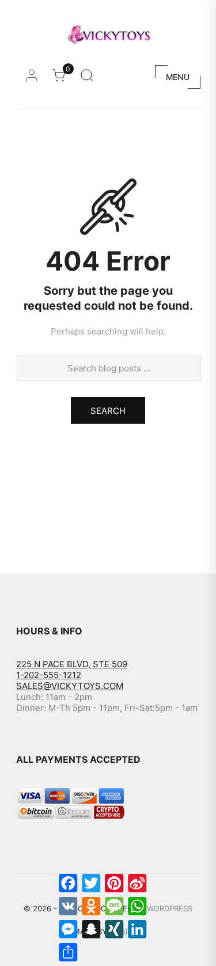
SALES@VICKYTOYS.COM (69, 685)
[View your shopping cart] (61, 78)
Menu (178, 77)
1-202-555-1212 (48, 675)
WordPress (169, 908)
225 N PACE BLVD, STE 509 (71, 664)
